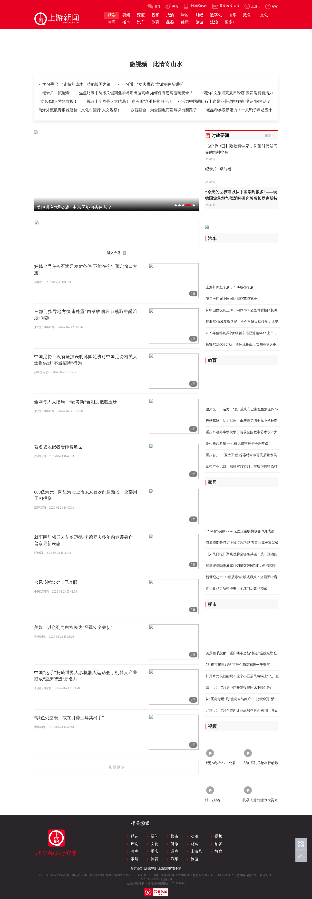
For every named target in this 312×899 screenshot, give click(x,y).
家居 (134, 859)
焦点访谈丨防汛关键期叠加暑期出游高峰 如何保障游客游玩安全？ (136, 93)
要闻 (154, 836)
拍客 (218, 844)
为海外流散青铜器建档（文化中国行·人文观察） (70, 110)
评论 (134, 844)
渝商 (134, 851)
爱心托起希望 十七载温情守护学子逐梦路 (237, 443)
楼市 (174, 836)
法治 (194, 836)
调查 (174, 851)
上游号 (196, 851)
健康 (174, 844)
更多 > (269, 135)
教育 (218, 851)
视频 (218, 836)
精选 (134, 836)
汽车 (174, 859)
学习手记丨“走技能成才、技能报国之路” (77, 84)
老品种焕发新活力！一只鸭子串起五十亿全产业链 (239, 110)
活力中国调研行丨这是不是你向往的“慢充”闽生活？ (226, 101)
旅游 (194, 859)
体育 (154, 859)
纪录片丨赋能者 (56, 93)
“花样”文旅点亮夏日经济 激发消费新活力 (237, 93)
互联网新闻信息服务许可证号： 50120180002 (204, 875)
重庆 (154, 851)
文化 (154, 844)
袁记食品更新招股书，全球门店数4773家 (236, 588)
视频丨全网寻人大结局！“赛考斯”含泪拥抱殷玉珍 (130, 101)
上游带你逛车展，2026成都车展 (230, 287)
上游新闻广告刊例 (170, 868)
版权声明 (150, 868)
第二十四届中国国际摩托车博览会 (231, 299)
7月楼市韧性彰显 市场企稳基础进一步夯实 (238, 665)
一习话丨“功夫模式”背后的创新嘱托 (152, 84)
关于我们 (136, 868)
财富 (194, 844)
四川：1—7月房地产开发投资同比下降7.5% (238, 687)
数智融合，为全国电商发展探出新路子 (154, 110)
